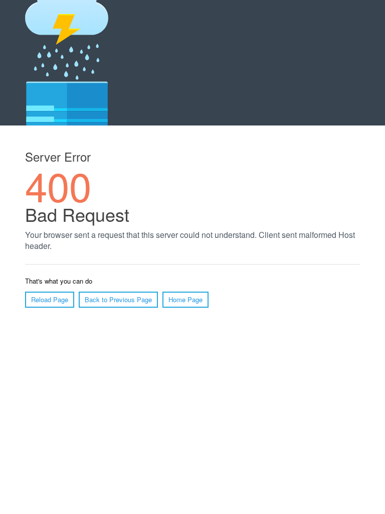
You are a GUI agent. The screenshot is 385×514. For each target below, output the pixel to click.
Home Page (185, 299)
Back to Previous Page (118, 299)
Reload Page (49, 299)
